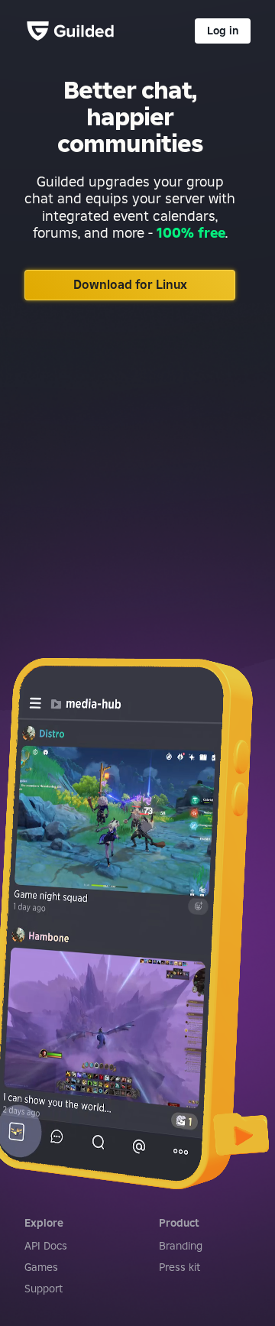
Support (43, 1288)
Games (41, 1267)
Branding (180, 1246)
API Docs (45, 1246)
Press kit (179, 1267)
